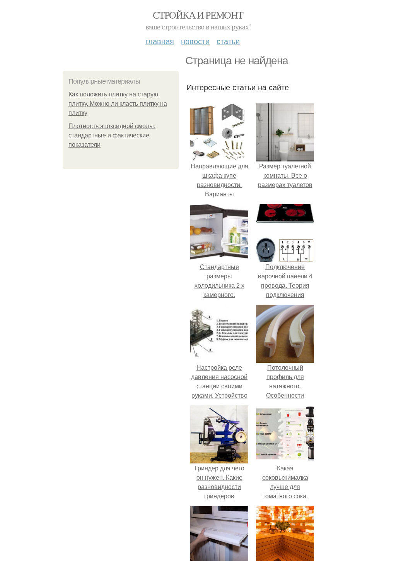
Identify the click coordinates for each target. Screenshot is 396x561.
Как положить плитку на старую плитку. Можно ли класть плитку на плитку (117, 103)
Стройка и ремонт (198, 14)
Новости (195, 40)
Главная (159, 40)
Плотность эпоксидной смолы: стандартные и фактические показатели (111, 135)
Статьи (228, 40)
